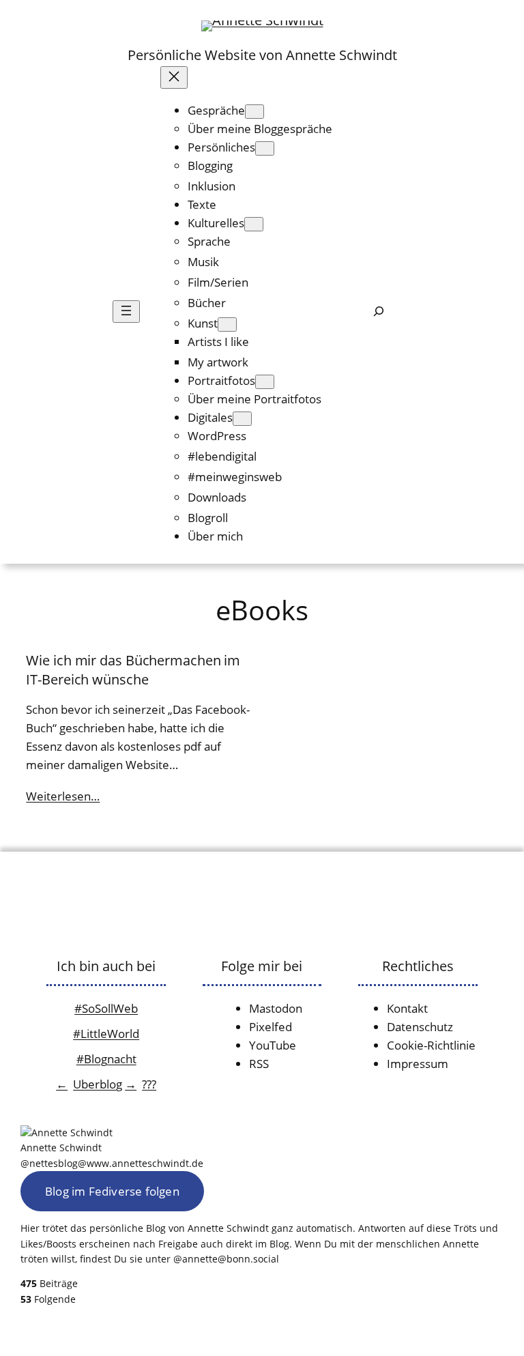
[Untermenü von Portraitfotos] (264, 382)
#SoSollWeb (106, 1008)
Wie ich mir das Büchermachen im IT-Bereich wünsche (133, 670)
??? (149, 1084)
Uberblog (97, 1084)
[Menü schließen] (174, 77)
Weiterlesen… (63, 796)
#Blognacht (106, 1059)
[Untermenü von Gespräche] (254, 111)
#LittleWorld (106, 1033)
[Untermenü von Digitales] (242, 419)
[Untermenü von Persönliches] (264, 148)
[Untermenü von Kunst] (227, 324)
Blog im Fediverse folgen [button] (112, 1191)
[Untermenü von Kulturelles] (253, 224)
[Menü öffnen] (126, 311)
